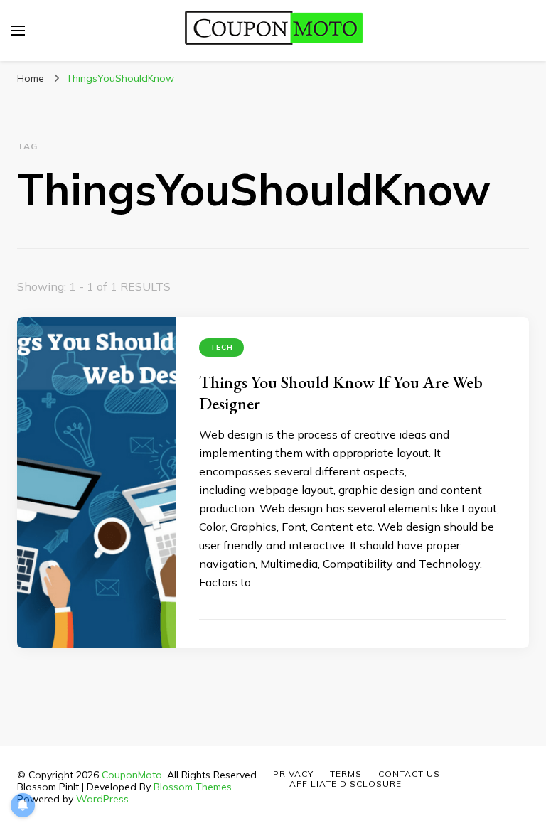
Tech (221, 347)
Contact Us (409, 773)
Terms (346, 773)
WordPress (102, 798)
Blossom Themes (193, 786)
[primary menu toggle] (18, 31)
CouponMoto (132, 774)
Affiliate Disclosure (345, 783)
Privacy (293, 773)
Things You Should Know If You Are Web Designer (341, 392)
